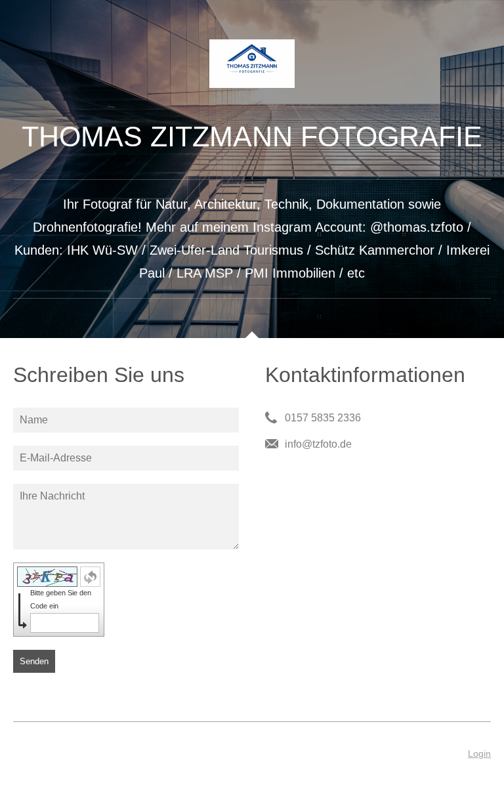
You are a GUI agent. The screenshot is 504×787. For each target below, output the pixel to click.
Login (479, 753)
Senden (34, 661)
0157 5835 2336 (323, 417)
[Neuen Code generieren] (90, 576)
